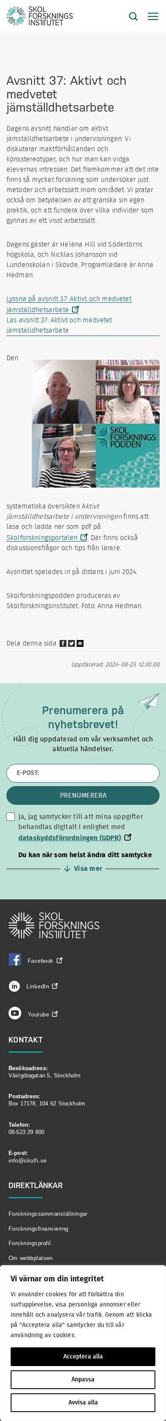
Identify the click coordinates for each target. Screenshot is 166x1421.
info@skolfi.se (28, 1160)
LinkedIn (36, 986)
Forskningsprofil (30, 1243)
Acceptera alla (83, 1357)
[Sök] (126, 17)
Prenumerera (83, 795)
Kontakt (26, 1039)
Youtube (38, 1014)
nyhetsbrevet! (83, 724)
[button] (83, 862)
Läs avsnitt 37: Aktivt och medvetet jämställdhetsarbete (59, 325)
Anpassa (83, 1380)
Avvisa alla (83, 1403)
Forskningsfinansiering (39, 1228)
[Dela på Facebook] (63, 645)
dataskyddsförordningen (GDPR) (69, 838)
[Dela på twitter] (71, 645)
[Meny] (149, 17)
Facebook (41, 960)
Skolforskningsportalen (41, 537)
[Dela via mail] (80, 646)
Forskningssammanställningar (48, 1214)
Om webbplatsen (31, 1258)
